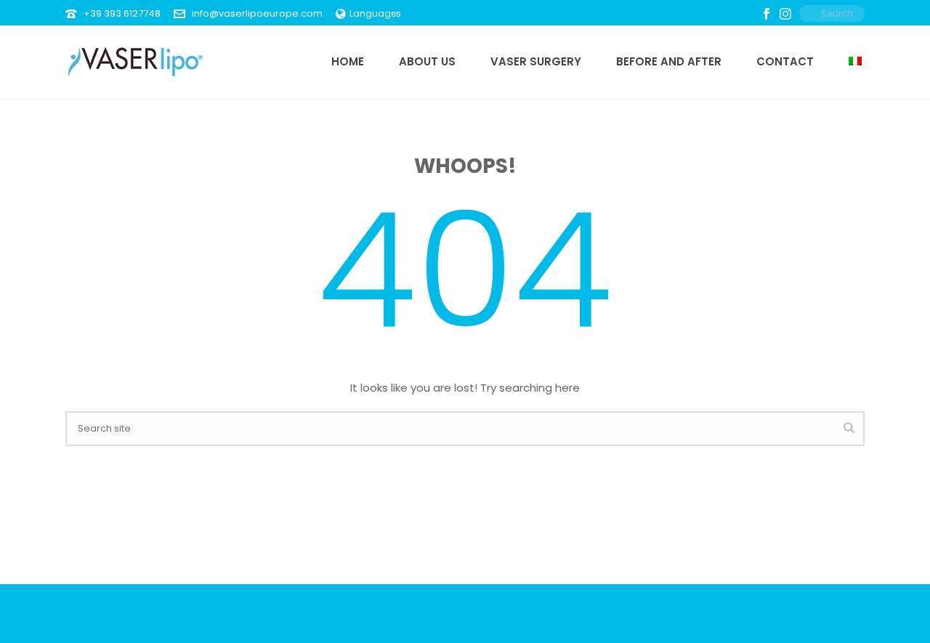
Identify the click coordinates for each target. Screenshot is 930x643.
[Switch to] (855, 61)
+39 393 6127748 (122, 13)
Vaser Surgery (535, 61)
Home (347, 61)
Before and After (668, 61)
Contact (785, 61)
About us (427, 61)
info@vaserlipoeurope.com (257, 13)
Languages (375, 13)
